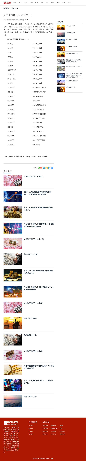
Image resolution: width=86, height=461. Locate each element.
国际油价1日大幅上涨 (71, 39)
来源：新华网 (20, 20)
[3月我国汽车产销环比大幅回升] (61, 68)
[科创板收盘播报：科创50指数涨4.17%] (13, 291)
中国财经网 (45, 428)
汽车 (52, 2)
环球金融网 (53, 431)
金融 (31, 2)
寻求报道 (31, 428)
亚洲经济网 (62, 434)
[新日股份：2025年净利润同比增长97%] (61, 61)
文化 (69, 2)
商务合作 (31, 434)
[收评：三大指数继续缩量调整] (13, 212)
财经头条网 (45, 434)
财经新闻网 (53, 425)
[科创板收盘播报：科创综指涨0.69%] (13, 369)
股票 (26, 2)
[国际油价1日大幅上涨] (61, 41)
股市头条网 (53, 434)
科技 (47, 2)
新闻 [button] (20, 2)
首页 (15, 2)
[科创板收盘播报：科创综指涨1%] (13, 228)
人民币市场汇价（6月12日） (34, 176)
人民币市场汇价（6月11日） (34, 239)
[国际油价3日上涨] (13, 401)
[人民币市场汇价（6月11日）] (13, 243)
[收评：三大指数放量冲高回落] (13, 196)
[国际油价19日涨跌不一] (61, 82)
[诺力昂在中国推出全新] (61, 75)
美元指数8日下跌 (30, 335)
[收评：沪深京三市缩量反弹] (13, 275)
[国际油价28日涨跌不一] (61, 48)
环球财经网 (45, 425)
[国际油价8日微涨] (13, 323)
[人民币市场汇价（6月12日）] (13, 180)
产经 (63, 2)
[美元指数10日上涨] (13, 259)
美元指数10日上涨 (30, 254)
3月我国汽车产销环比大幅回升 (74, 66)
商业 (36, 2)
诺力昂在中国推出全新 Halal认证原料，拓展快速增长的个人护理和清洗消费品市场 (74, 75)
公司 (42, 2)
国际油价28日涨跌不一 (72, 46)
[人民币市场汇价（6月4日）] (13, 355)
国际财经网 (45, 431)
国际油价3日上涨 (30, 396)
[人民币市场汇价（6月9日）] (13, 307)
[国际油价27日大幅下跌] (61, 54)
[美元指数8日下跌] (13, 339)
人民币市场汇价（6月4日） (34, 351)
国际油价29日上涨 (71, 87)
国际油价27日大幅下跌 (72, 53)
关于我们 (31, 425)
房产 (58, 2)
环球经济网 (62, 431)
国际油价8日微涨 (30, 318)
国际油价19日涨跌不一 (72, 80)
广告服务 (31, 431)
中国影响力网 (54, 428)
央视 (61, 428)
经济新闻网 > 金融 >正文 (11, 8)
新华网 (61, 425)
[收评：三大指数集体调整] (13, 385)
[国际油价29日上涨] (61, 89)
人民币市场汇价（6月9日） (34, 303)
